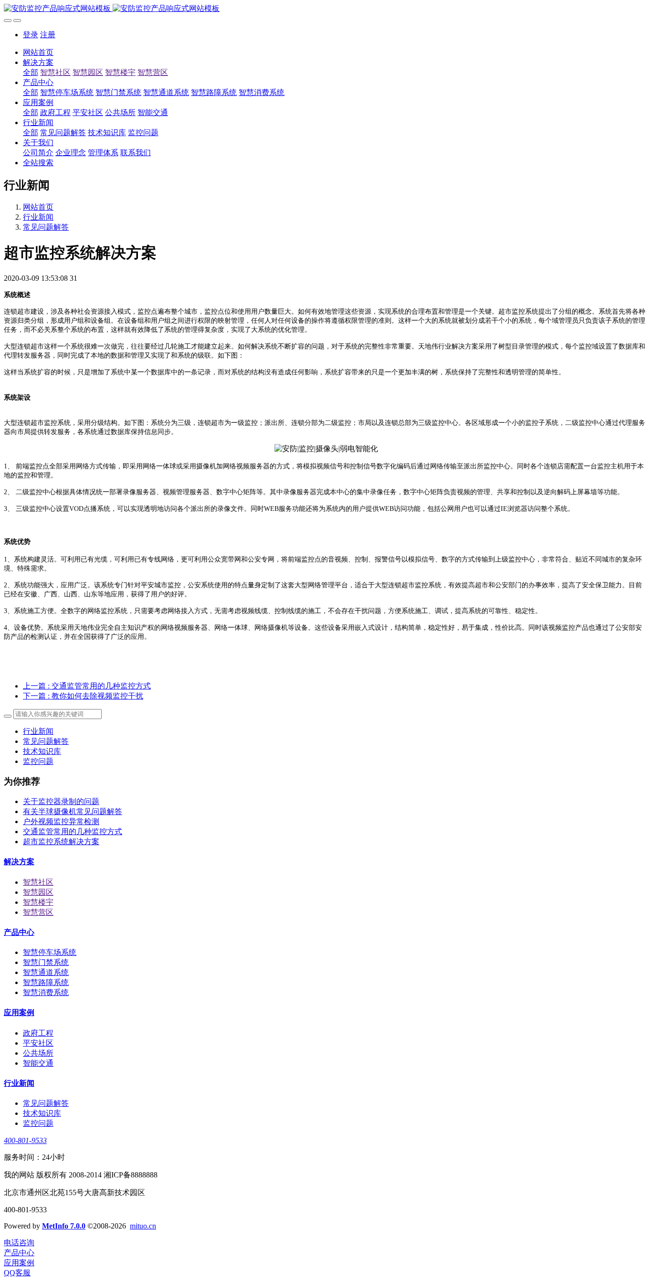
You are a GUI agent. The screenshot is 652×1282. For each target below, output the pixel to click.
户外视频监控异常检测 (61, 821)
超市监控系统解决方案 (61, 841)
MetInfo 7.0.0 (63, 1226)
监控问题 (38, 761)
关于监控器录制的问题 (61, 801)
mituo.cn (143, 1226)
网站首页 (38, 52)
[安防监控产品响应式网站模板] (326, 9)
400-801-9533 (25, 1140)
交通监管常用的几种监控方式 (72, 831)
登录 (30, 35)
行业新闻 (38, 217)
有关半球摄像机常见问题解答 (72, 811)
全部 (30, 72)
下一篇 (83, 696)
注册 (47, 35)
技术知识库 (42, 751)
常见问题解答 (46, 227)
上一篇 (87, 686)
